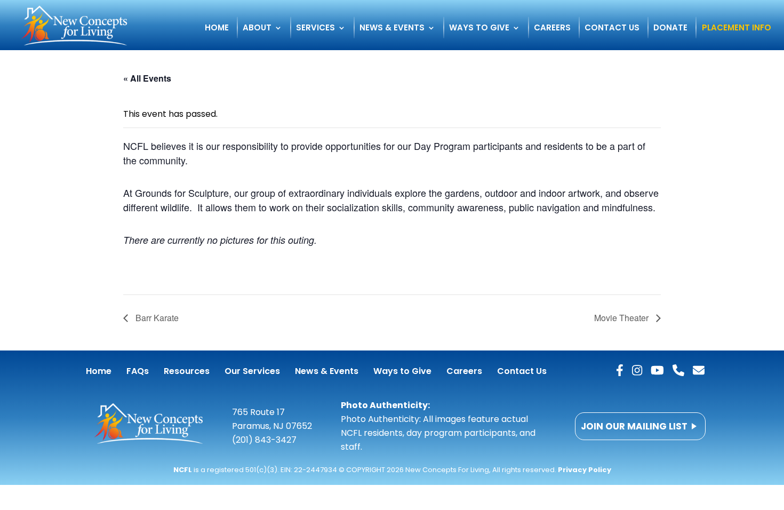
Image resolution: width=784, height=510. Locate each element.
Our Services (252, 371)
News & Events (392, 28)
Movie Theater (622, 318)
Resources (187, 371)
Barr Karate (156, 318)
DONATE (670, 28)
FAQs (137, 371)
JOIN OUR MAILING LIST (634, 426)
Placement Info (736, 28)
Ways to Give (479, 28)
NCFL (182, 470)
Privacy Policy (584, 470)
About (257, 28)
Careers (552, 28)
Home (217, 28)
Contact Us (612, 28)
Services (315, 28)
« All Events (147, 78)
